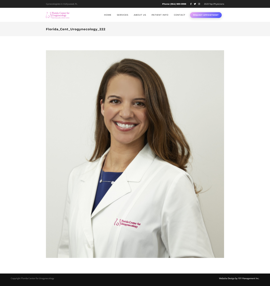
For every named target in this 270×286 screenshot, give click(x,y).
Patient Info (160, 15)
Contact (179, 15)
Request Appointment (206, 15)
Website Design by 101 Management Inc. (239, 278)
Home (107, 15)
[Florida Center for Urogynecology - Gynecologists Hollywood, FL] (57, 14)
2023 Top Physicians (214, 4)
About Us (140, 15)
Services (122, 15)
